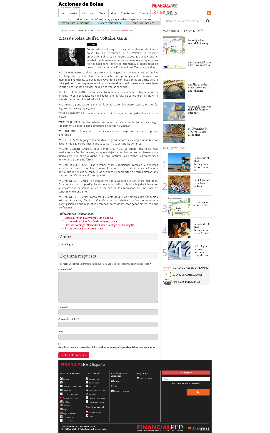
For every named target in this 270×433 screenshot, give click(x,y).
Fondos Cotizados (70, 394)
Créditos (66, 402)
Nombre (63, 307)
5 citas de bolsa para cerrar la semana (87, 228)
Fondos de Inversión (71, 398)
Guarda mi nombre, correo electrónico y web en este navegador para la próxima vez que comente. (107, 347)
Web (60, 331)
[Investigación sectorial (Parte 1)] (174, 45)
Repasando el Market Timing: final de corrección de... (201, 164)
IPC (64, 383)
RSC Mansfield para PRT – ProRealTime (199, 64)
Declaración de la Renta (98, 390)
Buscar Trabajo (94, 383)
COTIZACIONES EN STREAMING (75, 23)
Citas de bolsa (85, 30)
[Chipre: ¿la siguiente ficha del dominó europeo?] (174, 111)
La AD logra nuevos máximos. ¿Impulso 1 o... (202, 250)
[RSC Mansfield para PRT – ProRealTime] (174, 67)
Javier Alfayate (127, 30)
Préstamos (66, 405)
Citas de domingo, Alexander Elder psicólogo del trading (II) (99, 225)
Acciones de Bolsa (80, 4)
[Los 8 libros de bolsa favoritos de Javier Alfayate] (179, 184)
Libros (113, 13)
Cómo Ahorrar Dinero (97, 398)
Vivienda (92, 386)
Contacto (144, 13)
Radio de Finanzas (121, 391)
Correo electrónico (68, 319)
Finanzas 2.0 (119, 381)
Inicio (63, 13)
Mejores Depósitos (70, 421)
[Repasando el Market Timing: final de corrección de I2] (179, 162)
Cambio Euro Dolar (96, 402)
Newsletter (186, 372)
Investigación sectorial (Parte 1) (198, 42)
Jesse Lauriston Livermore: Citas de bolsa (89, 218)
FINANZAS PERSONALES (143, 23)
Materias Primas (94, 412)
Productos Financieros (71, 386)
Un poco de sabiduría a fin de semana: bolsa (91, 221)
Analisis (73, 13)
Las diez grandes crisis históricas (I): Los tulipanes (199, 87)
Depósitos (66, 390)
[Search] (207, 21)
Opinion (102, 13)
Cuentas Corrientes (70, 417)
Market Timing (88, 13)
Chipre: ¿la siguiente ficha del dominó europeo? (199, 109)
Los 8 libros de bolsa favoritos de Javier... (202, 183)
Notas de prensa (128, 13)
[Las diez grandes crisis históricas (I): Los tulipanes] (174, 89)
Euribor (65, 379)
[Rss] (209, 13)
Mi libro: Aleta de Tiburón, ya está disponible (198, 131)
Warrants (92, 394)
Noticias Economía (95, 379)
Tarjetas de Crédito (70, 413)
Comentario (65, 269)
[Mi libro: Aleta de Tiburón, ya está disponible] (174, 133)
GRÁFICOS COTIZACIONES (109, 23)
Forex (90, 416)
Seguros (65, 409)
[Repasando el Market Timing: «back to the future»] (179, 228)
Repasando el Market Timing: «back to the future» (202, 228)
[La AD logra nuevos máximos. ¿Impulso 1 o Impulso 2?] (179, 250)
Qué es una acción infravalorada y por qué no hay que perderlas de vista (113, 19)
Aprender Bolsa (145, 379)
